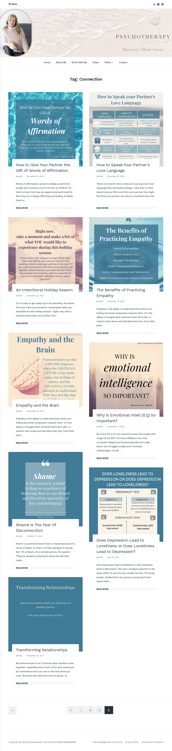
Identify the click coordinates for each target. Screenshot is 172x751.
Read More (22, 207)
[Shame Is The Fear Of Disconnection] (45, 489)
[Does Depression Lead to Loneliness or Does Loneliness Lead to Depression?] (126, 504)
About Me (61, 62)
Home (47, 62)
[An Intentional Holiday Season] (45, 254)
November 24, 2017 (35, 655)
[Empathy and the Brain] (45, 370)
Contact (123, 62)
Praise (95, 62)
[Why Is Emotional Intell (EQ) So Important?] (126, 379)
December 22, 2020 (35, 295)
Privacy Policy (132, 742)
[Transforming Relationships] (45, 614)
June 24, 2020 (113, 557)
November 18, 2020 (115, 301)
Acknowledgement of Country (107, 742)
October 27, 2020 (34, 536)
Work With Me (79, 62)
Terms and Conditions (152, 742)
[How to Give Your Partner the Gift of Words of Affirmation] (45, 129)
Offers (107, 62)
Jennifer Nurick (86, 30)
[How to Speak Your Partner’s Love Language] (126, 129)
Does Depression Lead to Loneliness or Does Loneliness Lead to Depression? (125, 546)
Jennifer (19, 176)
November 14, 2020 (115, 426)
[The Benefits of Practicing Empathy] (126, 254)
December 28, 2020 (35, 176)
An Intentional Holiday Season (44, 289)
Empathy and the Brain (37, 405)
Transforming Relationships (41, 649)
